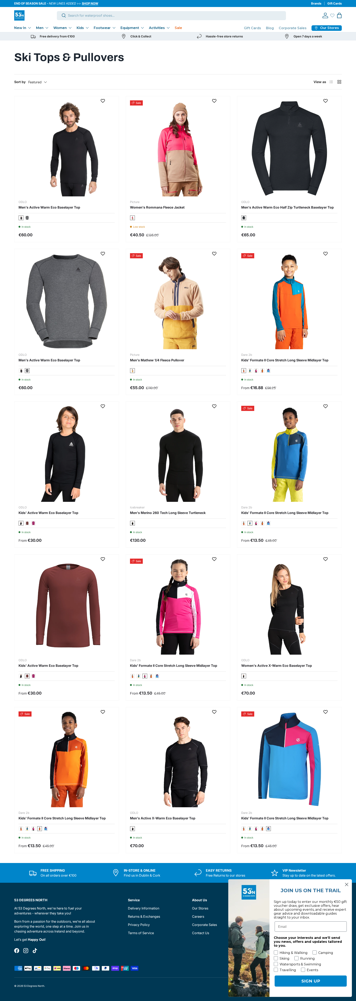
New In (20, 28)
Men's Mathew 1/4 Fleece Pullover (157, 360)
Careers (198, 916)
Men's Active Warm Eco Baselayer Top (49, 207)
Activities (157, 28)
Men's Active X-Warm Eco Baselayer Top (162, 818)
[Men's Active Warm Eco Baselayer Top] (67, 148)
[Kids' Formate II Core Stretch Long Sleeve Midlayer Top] (289, 301)
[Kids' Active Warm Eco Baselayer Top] (67, 454)
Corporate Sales (293, 28)
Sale (178, 28)
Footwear (102, 28)
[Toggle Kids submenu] (87, 27)
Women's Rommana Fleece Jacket (157, 207)
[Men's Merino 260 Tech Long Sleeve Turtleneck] (178, 454)
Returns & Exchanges (144, 916)
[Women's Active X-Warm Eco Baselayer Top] (289, 607)
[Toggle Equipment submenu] (142, 27)
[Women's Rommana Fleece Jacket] (178, 148)
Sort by (20, 82)
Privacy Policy (139, 925)
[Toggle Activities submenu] (168, 27)
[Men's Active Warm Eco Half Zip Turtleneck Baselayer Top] (289, 148)
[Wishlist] (332, 15)
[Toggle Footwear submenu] (113, 27)
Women (60, 28)
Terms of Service (141, 933)
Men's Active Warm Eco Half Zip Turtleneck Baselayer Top (287, 207)
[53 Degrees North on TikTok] (34, 950)
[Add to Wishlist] (103, 100)
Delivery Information (143, 908)
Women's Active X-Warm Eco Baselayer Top (276, 665)
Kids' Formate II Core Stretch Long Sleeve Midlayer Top (284, 360)
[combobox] (171, 15)
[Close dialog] (346, 884)
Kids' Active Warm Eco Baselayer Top (48, 513)
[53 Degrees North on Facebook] (16, 950)
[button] (339, 15)
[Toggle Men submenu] (46, 27)
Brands (316, 3)
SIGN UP (310, 981)
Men (39, 28)
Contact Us (200, 933)
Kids (80, 28)
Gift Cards (334, 3)
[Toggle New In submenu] (29, 27)
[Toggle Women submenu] (70, 27)
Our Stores (200, 908)
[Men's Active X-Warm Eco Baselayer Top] (178, 759)
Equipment (130, 28)
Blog (270, 28)
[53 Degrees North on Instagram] (25, 950)
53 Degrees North (34, 985)
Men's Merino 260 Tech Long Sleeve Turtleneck (168, 513)
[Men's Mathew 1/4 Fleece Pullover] (178, 301)
